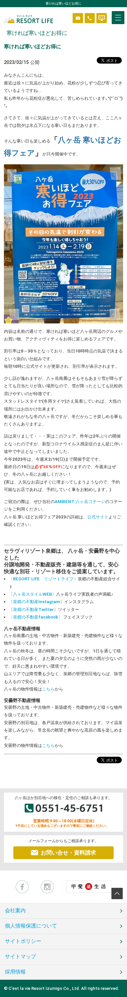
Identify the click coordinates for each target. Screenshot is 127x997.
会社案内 (15, 911)
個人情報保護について (31, 926)
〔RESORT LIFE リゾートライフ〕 (43, 578)
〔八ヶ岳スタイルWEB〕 (32, 594)
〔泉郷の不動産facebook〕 (36, 617)
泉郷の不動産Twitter (33, 609)
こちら (48, 689)
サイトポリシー (23, 941)
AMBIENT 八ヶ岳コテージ (80, 501)
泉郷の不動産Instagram (36, 601)
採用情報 (15, 972)
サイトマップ (20, 957)
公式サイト (97, 516)
